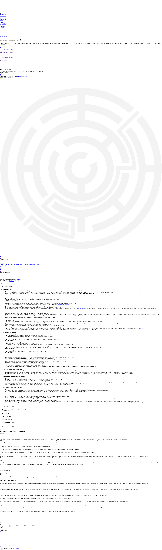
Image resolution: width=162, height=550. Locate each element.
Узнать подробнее (17, 548)
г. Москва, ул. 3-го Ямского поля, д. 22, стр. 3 (8, 261)
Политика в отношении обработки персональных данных (17, 264)
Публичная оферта (3, 264)
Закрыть (1, 546)
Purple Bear (11, 281)
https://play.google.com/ (9, 305)
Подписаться (2, 263)
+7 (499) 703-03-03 (3, 14)
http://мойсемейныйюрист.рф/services (119, 323)
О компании (5, 267)
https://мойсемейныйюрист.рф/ (64, 304)
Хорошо (2, 549)
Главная (1, 267)
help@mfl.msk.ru (141, 328)
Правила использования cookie (33, 264)
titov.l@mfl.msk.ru (18, 279)
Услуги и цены (10, 267)
